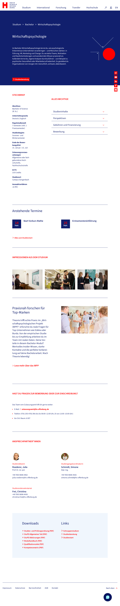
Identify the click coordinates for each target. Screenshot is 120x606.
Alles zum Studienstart (23, 238)
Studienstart (68, 537)
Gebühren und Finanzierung (67, 125)
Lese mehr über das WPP (26, 365)
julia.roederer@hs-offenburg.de (25, 477)
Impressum (7, 588)
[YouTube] (115, 77)
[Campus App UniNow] (115, 90)
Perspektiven (59, 118)
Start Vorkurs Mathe (33, 221)
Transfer (76, 8)
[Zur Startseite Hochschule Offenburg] (11, 5)
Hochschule (92, 8)
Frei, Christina (19, 491)
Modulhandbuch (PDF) (33, 541)
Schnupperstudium (71, 531)
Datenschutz (20, 588)
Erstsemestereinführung (84, 221)
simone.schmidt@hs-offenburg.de (74, 477)
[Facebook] (115, 85)
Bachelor (29, 24)
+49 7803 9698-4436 (20, 494)
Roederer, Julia (19, 467)
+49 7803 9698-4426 (69, 475)
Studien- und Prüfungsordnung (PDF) (39, 531)
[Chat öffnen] (108, 597)
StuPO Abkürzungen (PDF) (34, 537)
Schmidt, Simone (69, 467)
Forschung (61, 8)
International (43, 8)
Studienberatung (22, 79)
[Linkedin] (115, 81)
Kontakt (55, 588)
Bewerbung (58, 131)
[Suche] (106, 7)
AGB (46, 588)
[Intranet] (111, 7)
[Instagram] (115, 73)
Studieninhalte (60, 111)
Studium (26, 8)
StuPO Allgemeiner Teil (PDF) (35, 534)
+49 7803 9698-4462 (20, 475)
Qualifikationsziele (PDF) (34, 544)
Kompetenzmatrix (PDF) (33, 547)
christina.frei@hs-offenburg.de (24, 497)
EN (116, 7)
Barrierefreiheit (35, 588)
